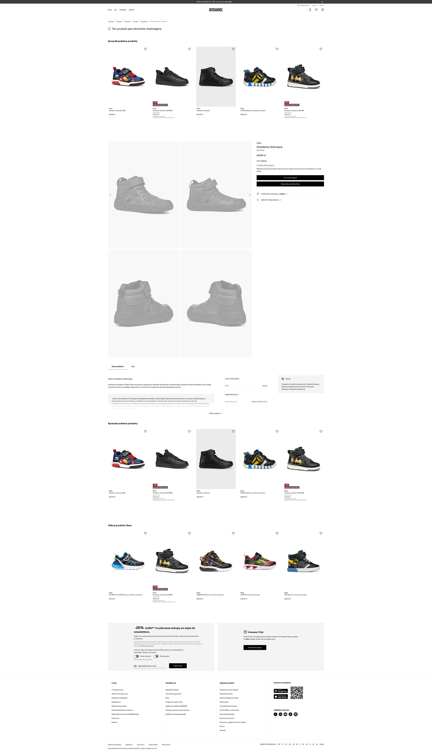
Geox (259, 143)
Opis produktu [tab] (118, 366)
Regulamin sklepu (172, 690)
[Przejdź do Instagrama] (280, 714)
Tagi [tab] (133, 366)
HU (297, 744)
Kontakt (223, 730)
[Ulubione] (316, 9)
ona (110, 10)
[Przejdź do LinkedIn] (296, 714)
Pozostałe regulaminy (173, 694)
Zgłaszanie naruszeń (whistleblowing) (125, 714)
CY (283, 744)
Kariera (114, 722)
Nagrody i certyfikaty (119, 698)
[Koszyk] (322, 9)
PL (303, 744)
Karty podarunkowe (227, 714)
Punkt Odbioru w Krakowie (229, 710)
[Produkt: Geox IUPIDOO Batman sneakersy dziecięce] (260, 77)
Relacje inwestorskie (119, 706)
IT (300, 744)
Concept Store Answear (228, 706)
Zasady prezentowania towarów (177, 710)
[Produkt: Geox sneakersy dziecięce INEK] (128, 77)
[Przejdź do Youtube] (285, 714)
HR (293, 744)
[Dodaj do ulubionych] (145, 49)
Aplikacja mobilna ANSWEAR (176, 706)
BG (279, 744)
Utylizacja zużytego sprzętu (176, 714)
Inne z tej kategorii (290, 178)
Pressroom (115, 718)
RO (307, 744)
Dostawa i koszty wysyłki (229, 690)
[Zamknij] (322, 2)
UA (317, 744)
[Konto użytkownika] (310, 9)
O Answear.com (117, 690)
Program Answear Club (174, 702)
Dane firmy (140, 744)
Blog (167, 698)
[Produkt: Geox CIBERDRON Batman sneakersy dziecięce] (216, 561)
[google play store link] (281, 691)
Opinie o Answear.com (120, 694)
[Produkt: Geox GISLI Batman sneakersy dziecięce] (304, 561)
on (115, 10)
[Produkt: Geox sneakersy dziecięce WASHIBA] (172, 77)
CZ (286, 744)
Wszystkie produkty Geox (290, 184)
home (131, 10)
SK (313, 744)
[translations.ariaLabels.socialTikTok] (290, 714)
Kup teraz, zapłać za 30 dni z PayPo (233, 722)
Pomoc (222, 726)
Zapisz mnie (178, 666)
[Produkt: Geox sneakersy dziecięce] (216, 77)
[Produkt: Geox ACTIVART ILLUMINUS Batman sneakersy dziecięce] (128, 561)
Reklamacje (224, 702)
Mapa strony (166, 744)
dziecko (122, 10)
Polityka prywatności (114, 744)
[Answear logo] (216, 9)
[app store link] (281, 696)
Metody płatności (226, 694)
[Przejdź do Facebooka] (275, 714)
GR (290, 744)
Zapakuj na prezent (227, 718)
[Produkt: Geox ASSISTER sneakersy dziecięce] (260, 561)
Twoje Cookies (153, 744)
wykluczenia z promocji (146, 646)
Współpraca (116, 702)
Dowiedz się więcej (255, 648)
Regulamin (129, 744)
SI (310, 744)
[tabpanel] (216, 392)
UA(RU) (322, 744)
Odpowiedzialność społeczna (122, 710)
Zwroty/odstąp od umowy (229, 698)
